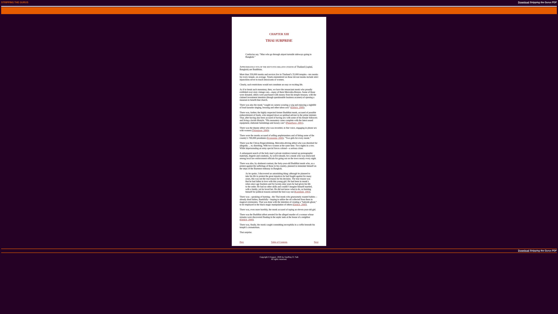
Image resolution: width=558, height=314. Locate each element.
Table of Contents (279, 242)
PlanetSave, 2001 (294, 123)
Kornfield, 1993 (302, 192)
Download (523, 2)
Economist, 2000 (275, 138)
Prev (242, 242)
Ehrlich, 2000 (297, 107)
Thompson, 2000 (260, 130)
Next (316, 242)
